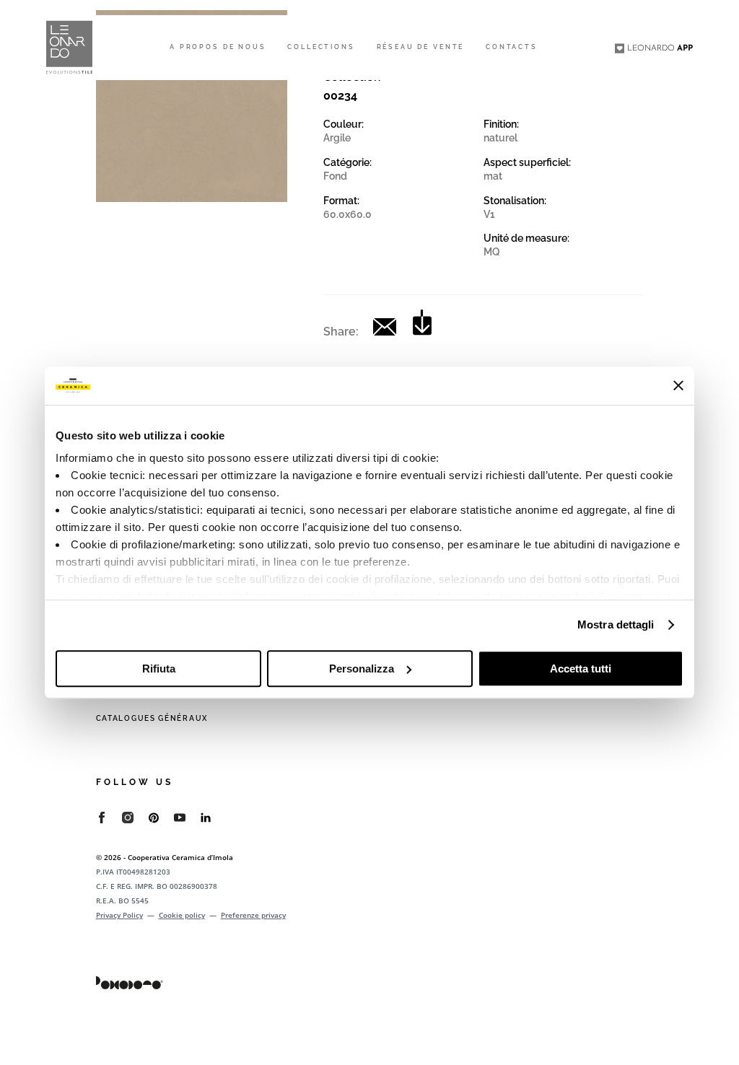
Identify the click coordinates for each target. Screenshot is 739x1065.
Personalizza (361, 668)
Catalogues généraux (152, 718)
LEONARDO (660, 48)
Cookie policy (182, 915)
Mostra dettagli (616, 624)
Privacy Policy (119, 915)
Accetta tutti (580, 668)
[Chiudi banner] (678, 385)
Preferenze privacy (253, 915)
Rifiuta (158, 668)
